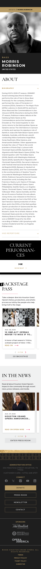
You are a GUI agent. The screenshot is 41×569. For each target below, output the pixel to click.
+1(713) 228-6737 (30, 473)
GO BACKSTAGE (20, 356)
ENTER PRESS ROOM (20, 440)
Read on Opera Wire (14, 429)
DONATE (20, 488)
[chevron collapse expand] (38, 88)
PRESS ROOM (20, 495)
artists (12, 10)
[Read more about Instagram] (20, 480)
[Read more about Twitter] (13, 481)
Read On (9, 345)
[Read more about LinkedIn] (34, 480)
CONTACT (20, 510)
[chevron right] (25, 268)
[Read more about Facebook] (6, 480)
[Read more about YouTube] (27, 481)
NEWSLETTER (20, 502)
